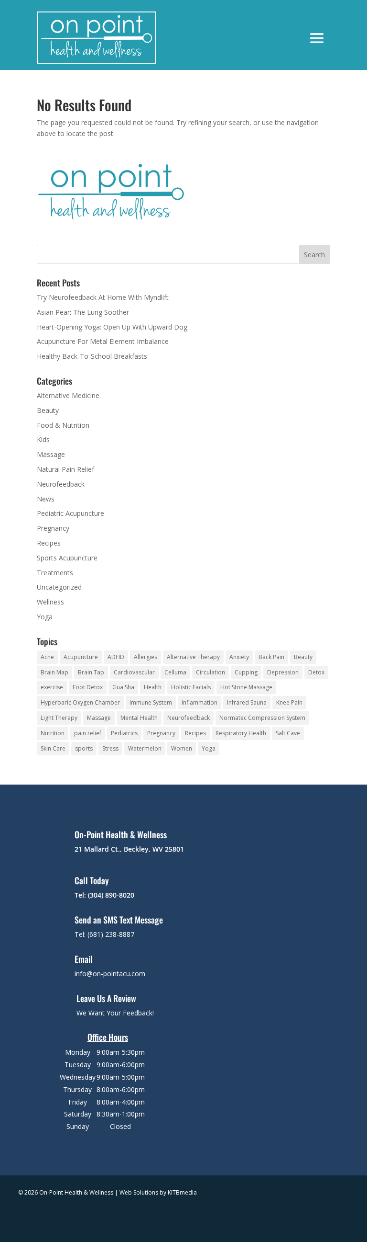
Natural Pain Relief (65, 469)
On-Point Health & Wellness (121, 834)
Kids (43, 439)
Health (153, 687)
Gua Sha (123, 687)
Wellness (50, 601)
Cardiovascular (134, 672)
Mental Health (139, 718)
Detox (316, 672)
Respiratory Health (241, 733)
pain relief (87, 733)
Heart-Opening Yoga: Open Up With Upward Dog (112, 326)
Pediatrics (124, 733)
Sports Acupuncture (67, 557)
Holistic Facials (191, 687)
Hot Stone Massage (246, 687)
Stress (110, 748)
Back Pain (271, 657)
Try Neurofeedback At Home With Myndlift (103, 297)
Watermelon (145, 748)
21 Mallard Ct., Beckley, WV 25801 (129, 849)
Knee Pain (289, 702)
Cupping (246, 672)
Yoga (45, 616)
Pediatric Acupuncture (70, 513)
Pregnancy (53, 528)
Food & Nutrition (63, 425)
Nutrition (53, 733)
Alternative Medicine (68, 395)
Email (84, 959)
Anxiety (239, 657)
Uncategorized (59, 587)
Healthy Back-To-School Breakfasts (92, 356)
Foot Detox (88, 687)
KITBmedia (182, 1192)
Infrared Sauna (247, 702)
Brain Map (54, 672)
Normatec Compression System (262, 718)
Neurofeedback (61, 484)
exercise (52, 687)
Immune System (151, 702)
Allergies (145, 657)
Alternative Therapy (193, 657)
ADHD (116, 657)
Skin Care (53, 748)
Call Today (92, 880)
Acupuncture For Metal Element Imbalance (103, 341)
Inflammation (199, 702)
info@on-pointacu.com (110, 973)
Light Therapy (59, 718)
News (45, 498)
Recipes (49, 542)
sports (84, 748)
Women (181, 748)
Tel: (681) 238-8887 (104, 934)
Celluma (175, 672)
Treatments (55, 572)
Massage (51, 454)
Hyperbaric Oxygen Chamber (80, 702)
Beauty (48, 410)
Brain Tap (91, 672)
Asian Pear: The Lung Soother (83, 312)
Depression (283, 672)
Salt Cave (288, 733)
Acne (47, 657)
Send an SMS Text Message (119, 919)
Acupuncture (81, 657)
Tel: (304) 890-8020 (104, 895)
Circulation (210, 672)
